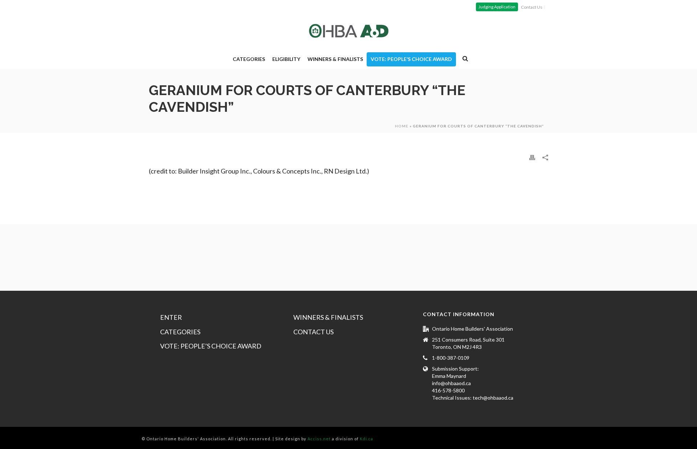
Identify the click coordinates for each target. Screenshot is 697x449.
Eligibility (286, 59)
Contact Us (313, 332)
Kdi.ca (366, 438)
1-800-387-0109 (450, 358)
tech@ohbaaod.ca (493, 398)
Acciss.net (319, 438)
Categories (249, 59)
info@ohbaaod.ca (451, 383)
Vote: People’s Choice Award (411, 59)
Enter (171, 317)
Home (401, 126)
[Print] (532, 156)
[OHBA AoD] (349, 31)
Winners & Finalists (335, 59)
